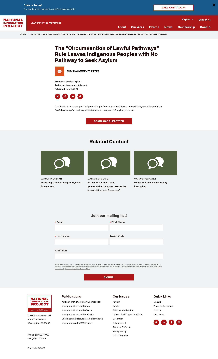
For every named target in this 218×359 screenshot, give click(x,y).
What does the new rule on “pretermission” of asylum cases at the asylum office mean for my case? (107, 186)
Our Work (34, 34)
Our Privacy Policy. (83, 269)
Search (203, 20)
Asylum (116, 302)
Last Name (63, 236)
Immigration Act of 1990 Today (77, 323)
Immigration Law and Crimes (76, 306)
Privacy (157, 310)
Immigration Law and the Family (78, 314)
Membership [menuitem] (186, 27)
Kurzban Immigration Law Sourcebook (81, 302)
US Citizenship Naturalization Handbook (82, 319)
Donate (157, 302)
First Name (118, 222)
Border (116, 306)
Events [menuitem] (154, 27)
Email (60, 222)
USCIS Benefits (120, 336)
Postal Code (117, 236)
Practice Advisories (163, 306)
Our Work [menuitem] (137, 27)
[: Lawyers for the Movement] (13, 23)
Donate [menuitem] (205, 27)
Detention (118, 319)
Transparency (119, 332)
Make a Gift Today (173, 7)
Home (23, 34)
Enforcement (119, 323)
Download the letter (109, 121)
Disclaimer (159, 314)
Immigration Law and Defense (77, 310)
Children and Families (123, 310)
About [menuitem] (122, 27)
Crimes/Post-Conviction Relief (128, 314)
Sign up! (109, 277)
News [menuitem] (168, 27)
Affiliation (61, 250)
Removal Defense (122, 327)
